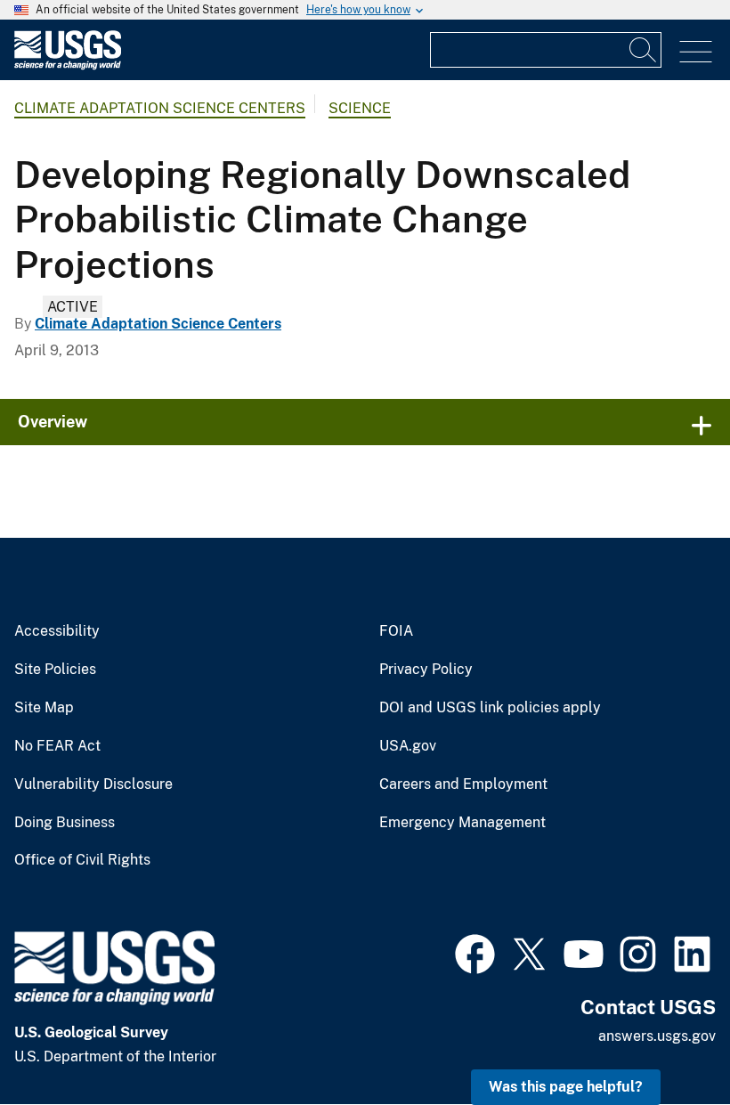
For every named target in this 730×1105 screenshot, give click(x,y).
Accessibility (57, 631)
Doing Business (64, 823)
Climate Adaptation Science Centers (159, 108)
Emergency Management (462, 823)
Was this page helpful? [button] (566, 1086)
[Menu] (696, 52)
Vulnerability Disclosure (93, 784)
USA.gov (407, 746)
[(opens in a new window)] (475, 951)
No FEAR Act (57, 746)
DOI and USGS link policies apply (490, 708)
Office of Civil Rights (82, 860)
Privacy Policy (426, 670)
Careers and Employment (463, 784)
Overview (52, 421)
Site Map (44, 708)
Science (359, 108)
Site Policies (55, 670)
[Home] (67, 65)
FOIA (396, 631)
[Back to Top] (665, 1040)
